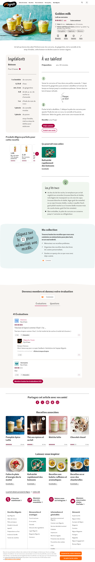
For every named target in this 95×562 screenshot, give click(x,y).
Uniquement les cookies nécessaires (71, 553)
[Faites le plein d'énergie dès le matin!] (15, 471)
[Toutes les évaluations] (59, 20)
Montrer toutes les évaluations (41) (28, 381)
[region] (47, 555)
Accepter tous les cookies (71, 558)
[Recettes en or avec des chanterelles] (79, 471)
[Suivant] (37, 154)
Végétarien (71, 31)
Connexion (48, 260)
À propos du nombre (19, 69)
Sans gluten (61, 31)
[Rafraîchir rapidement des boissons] (36, 471)
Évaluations (41, 303)
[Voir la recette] (15, 431)
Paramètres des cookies (58, 542)
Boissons (80, 31)
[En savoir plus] (49, 164)
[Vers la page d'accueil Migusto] (10, 3)
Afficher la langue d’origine (41, 351)
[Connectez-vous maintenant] (86, 2)
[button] (16, 321)
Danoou (23, 320)
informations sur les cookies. (12, 559)
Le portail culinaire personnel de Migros (18, 492)
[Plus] (79, 335)
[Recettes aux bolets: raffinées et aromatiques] (58, 471)
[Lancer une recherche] (82, 2)
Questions (54, 303)
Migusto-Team (29, 340)
